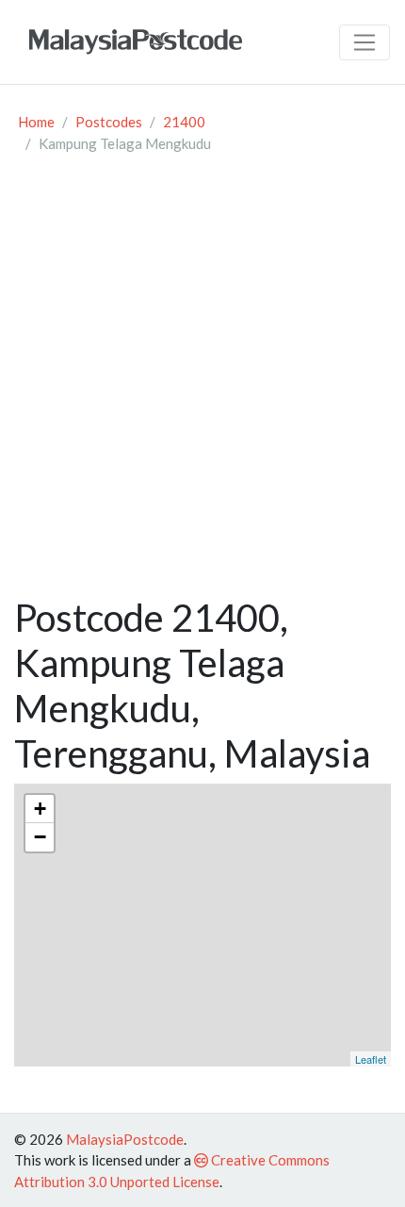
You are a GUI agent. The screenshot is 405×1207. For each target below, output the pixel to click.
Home (36, 121)
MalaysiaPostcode (125, 1139)
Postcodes (108, 121)
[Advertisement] (202, 383)
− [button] (40, 837)
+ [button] (40, 808)
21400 (184, 121)
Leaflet (370, 1058)
